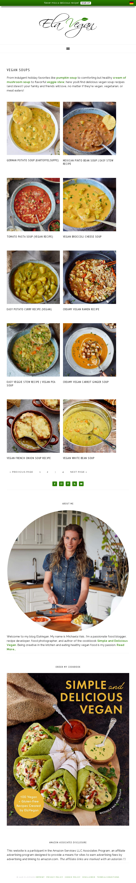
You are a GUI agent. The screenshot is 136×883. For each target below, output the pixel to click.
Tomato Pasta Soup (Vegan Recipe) (30, 236)
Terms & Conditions (108, 877)
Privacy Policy (54, 877)
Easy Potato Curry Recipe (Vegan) (29, 309)
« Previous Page (21, 472)
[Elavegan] (68, 39)
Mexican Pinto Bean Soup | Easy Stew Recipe (88, 162)
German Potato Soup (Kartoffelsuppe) (33, 160)
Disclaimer (89, 877)
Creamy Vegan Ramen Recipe (81, 309)
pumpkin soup (66, 77)
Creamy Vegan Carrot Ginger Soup (86, 382)
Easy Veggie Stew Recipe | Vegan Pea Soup (31, 383)
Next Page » (78, 472)
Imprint (40, 877)
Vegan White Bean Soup (79, 458)
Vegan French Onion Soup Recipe (29, 458)
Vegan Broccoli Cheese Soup (82, 236)
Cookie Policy (73, 877)
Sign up (85, 3)
